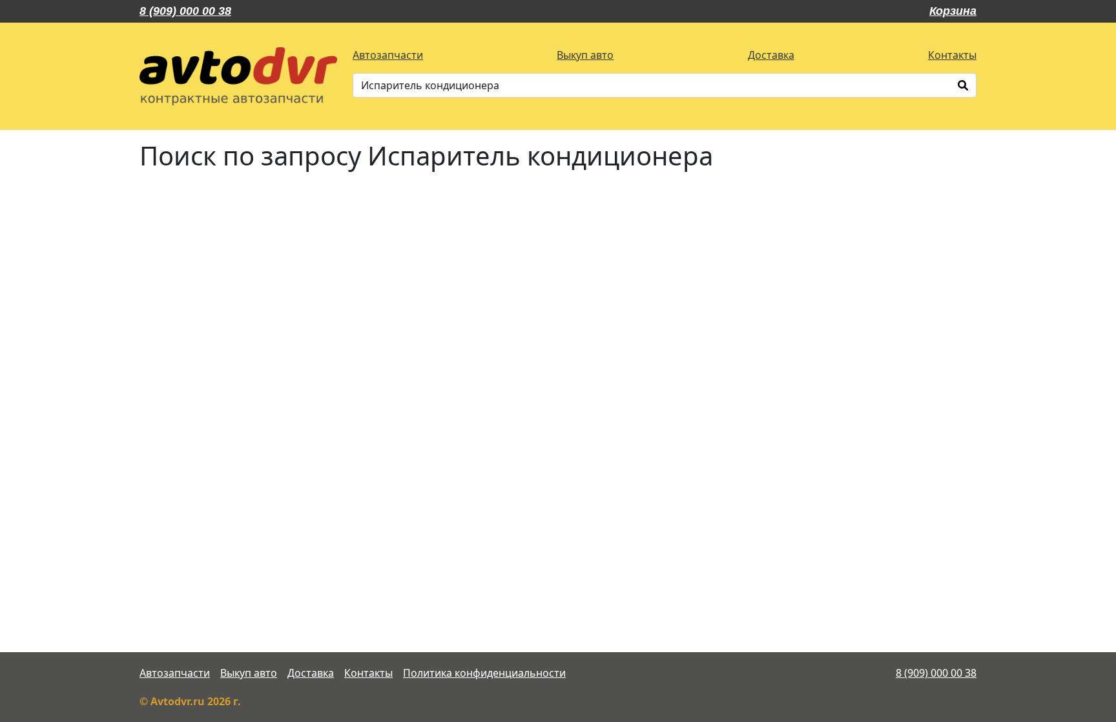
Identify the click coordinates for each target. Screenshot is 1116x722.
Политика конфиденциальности (484, 673)
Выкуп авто (585, 55)
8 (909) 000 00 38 (185, 11)
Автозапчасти (388, 55)
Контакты (952, 55)
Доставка (771, 55)
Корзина (952, 11)
